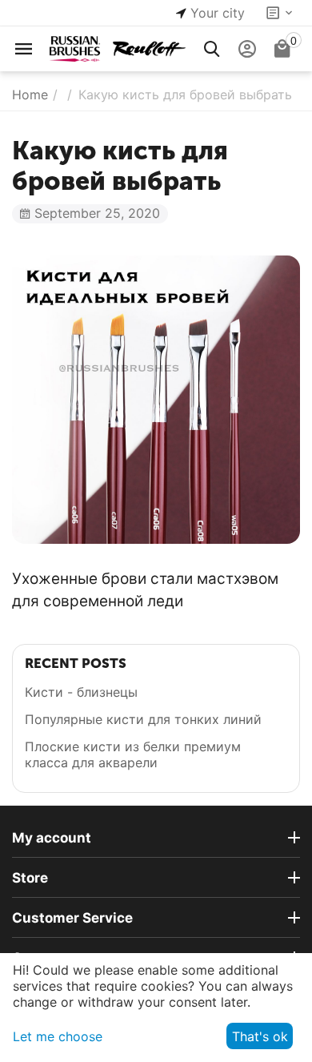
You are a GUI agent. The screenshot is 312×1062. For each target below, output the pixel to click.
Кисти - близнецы (81, 692)
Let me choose (57, 1036)
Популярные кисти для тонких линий (143, 719)
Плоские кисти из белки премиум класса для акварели (133, 754)
